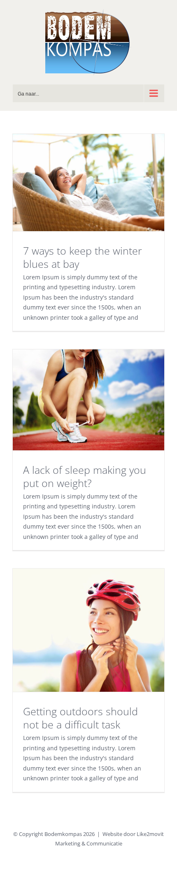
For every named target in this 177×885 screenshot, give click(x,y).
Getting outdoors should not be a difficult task (80, 717)
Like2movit (150, 834)
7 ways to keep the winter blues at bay (82, 257)
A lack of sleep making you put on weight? (84, 476)
